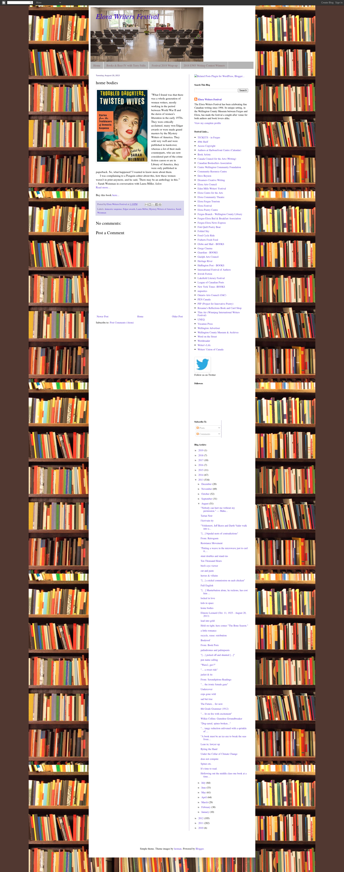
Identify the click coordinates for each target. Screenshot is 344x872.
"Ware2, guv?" (208, 664)
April (204, 797)
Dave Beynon (204, 175)
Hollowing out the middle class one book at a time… (224, 775)
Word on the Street (207, 336)
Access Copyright (206, 145)
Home (96, 65)
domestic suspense (113, 209)
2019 (201, 450)
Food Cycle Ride (206, 235)
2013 (201, 479)
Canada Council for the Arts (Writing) (217, 158)
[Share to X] (153, 204)
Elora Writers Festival (127, 16)
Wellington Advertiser (209, 328)
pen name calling (209, 659)
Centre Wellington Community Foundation (219, 167)
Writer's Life (204, 345)
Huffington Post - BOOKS (211, 265)
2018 (201, 455)
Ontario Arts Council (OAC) (212, 295)
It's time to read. (209, 768)
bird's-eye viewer (209, 565)
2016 (201, 465)
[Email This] (146, 204)
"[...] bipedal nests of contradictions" (219, 533)
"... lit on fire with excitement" (216, 713)
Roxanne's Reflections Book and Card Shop (220, 308)
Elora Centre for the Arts (210, 192)
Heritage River (205, 261)
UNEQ (201, 319)
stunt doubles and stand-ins (214, 556)
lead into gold (208, 620)
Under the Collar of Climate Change (219, 754)
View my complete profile (207, 123)
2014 (201, 474)
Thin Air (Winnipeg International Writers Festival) (219, 314)
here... (115, 195)
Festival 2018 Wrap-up (165, 65)
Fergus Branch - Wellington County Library (220, 214)
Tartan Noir (206, 515)
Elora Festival (205, 205)
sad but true (206, 699)
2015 (201, 470)
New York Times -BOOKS (211, 286)
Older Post (177, 316)
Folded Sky (203, 231)
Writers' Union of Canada (210, 349)
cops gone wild (208, 694)
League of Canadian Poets (211, 282)
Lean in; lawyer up (210, 744)
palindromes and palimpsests (215, 650)
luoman (177, 848)
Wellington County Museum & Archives (218, 332)
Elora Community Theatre (211, 197)
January (205, 812)
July (203, 782)
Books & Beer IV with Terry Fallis (126, 65)
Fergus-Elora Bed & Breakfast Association (219, 218)
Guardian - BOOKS (208, 252)
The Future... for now (212, 704)
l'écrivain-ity (207, 520)
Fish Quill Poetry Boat (209, 227)
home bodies (207, 608)
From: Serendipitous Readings (216, 679)
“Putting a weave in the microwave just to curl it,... (224, 549)
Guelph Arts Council (208, 256)
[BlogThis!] (150, 204)
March (205, 802)
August (205, 503)
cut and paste (207, 570)
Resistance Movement (212, 543)
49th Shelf (203, 141)
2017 (201, 460)
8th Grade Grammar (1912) (215, 708)
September (207, 498)
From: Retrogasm (209, 538)
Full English (207, 585)
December (206, 484)
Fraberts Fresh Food (208, 239)
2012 (201, 818)
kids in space (207, 603)
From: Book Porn (210, 645)
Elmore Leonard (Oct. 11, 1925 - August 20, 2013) (223, 614)
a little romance (208, 630)
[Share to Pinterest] (160, 204)
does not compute (209, 759)
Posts (202, 428)
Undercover (206, 689)
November (207, 488)
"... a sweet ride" (209, 669)
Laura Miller (142, 209)
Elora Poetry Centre (208, 209)
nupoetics (202, 291)
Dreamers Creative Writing (211, 180)
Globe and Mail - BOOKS (211, 244)
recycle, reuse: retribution (214, 635)
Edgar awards (129, 209)
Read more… (103, 187)
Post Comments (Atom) (122, 322)
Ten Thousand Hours (211, 561)
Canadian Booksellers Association (215, 163)
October (205, 493)
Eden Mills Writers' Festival (212, 188)
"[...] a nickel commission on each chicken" (223, 580)
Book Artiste (204, 154)
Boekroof (205, 640)
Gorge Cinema (205, 248)
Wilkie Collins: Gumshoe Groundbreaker (221, 718)
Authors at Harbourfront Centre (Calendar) (219, 150)
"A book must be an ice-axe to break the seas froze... (223, 738)
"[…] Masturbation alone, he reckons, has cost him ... (224, 592)
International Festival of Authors (214, 269)
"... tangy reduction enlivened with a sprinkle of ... (224, 729)
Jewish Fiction (205, 273)
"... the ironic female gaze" (214, 684)
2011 (201, 823)
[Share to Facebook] (156, 204)
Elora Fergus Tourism (209, 201)
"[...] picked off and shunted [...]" (218, 655)
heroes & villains (209, 575)
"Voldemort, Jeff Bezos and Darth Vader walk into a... (224, 527)
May (204, 792)
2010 (201, 828)
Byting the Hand (209, 749)
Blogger (200, 848)
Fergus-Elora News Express (212, 222)
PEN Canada (204, 299)
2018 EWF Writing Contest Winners (204, 65)
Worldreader (204, 340)
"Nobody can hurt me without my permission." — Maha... (218, 509)
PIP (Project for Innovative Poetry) (215, 303)
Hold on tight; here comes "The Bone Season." (224, 625)
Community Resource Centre (212, 171)
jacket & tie (206, 674)
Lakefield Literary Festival (211, 278)
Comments (204, 434)
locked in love (208, 598)
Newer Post (102, 316)
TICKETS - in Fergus (209, 137)
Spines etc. (206, 763)
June (204, 787)
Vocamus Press (205, 323)
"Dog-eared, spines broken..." (216, 723)
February (206, 807)
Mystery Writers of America (162, 209)
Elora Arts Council (207, 184)
